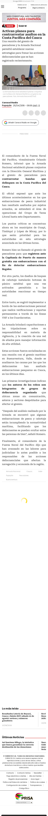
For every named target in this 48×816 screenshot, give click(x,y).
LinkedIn (37, 113)
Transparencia (36, 785)
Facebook (25, 113)
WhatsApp (43, 113)
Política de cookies (37, 782)
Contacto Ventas (24, 773)
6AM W (23, 25)
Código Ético (24, 788)
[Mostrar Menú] (2, 6)
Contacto (10, 773)
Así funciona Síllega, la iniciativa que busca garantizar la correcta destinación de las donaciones (18, 744)
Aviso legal (35, 779)
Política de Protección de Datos (15, 782)
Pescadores (24, 475)
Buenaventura (11, 479)
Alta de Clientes (35, 776)
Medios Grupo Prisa (24, 802)
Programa (22, 7)
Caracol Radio (12, 7)
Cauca (29, 471)
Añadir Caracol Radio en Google (22, 122)
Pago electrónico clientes (16, 776)
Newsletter (38, 773)
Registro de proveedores (18, 779)
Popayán (7, 105)
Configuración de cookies (16, 785)
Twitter (31, 113)
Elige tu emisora (39, 8)
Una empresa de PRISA (24, 796)
